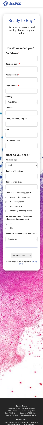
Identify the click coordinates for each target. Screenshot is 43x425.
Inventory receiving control (21, 210)
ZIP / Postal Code (13, 140)
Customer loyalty (17, 206)
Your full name (12, 53)
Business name (13, 64)
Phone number (12, 75)
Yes (12, 223)
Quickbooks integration (20, 197)
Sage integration (17, 201)
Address (9, 107)
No (11, 228)
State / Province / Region (16, 118)
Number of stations (14, 182)
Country (9, 96)
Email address (12, 85)
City (7, 129)
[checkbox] (6, 197)
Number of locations (14, 171)
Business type (11, 160)
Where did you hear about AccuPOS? (21, 233)
